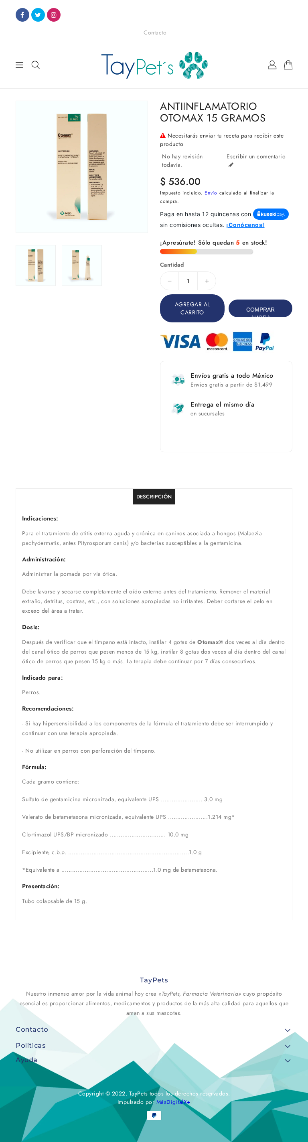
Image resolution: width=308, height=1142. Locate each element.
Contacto (155, 32)
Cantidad (172, 264)
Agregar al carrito (192, 308)
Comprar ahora (260, 311)
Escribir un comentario (256, 156)
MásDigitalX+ (173, 1102)
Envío (211, 192)
